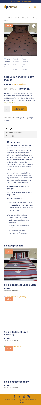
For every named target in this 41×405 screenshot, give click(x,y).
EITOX (22, 402)
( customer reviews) (19, 84)
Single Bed (19, 18)
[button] (34, 26)
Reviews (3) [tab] (10, 136)
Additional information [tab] (14, 132)
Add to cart (19, 109)
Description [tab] (10, 129)
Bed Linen (12, 18)
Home (6, 18)
